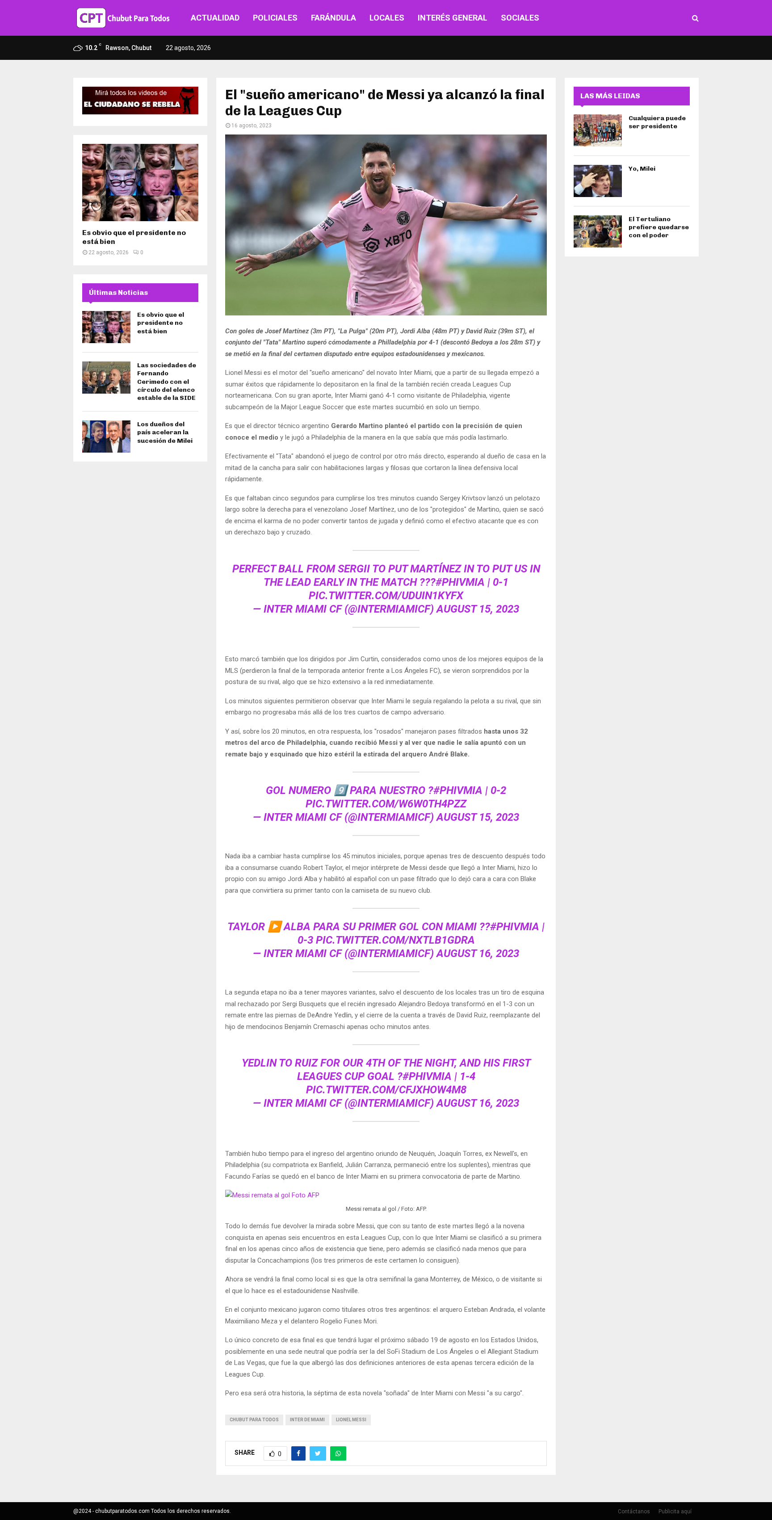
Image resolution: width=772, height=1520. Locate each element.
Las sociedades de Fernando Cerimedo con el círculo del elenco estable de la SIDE (166, 381)
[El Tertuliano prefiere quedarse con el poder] (598, 231)
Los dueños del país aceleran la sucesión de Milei (165, 432)
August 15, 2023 (477, 609)
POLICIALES (275, 17)
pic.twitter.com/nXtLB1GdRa (395, 940)
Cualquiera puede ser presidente (657, 122)
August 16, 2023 (477, 953)
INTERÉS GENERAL (452, 17)
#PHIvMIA (460, 582)
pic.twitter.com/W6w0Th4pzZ (386, 804)
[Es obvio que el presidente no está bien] (140, 182)
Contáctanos (634, 1511)
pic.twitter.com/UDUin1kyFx (386, 595)
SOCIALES (520, 17)
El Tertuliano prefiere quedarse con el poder (659, 227)
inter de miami (307, 1419)
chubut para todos (254, 1419)
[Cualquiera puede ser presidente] (598, 130)
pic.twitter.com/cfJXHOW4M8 (386, 1089)
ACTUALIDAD (215, 17)
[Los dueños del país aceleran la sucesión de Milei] (106, 436)
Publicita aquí (675, 1511)
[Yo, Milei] (598, 181)
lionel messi (351, 1419)
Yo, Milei (642, 168)
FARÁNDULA (333, 17)
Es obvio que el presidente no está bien (160, 323)
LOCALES (386, 17)
